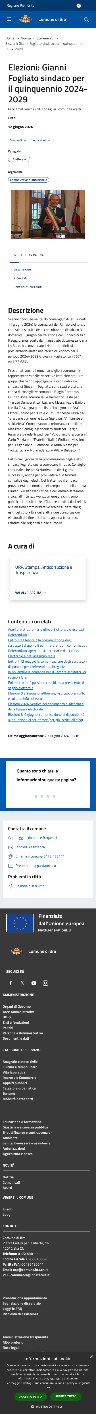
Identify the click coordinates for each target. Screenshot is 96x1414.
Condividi (16, 140)
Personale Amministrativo (23, 1033)
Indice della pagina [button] (28, 255)
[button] (48, 1406)
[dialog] (48, 1383)
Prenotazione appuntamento (25, 1298)
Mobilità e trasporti (18, 1098)
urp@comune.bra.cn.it (30, 1269)
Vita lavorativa (14, 1072)
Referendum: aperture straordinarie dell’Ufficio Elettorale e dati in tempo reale (43, 653)
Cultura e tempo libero (20, 1067)
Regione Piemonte (20, 5)
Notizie (8, 1177)
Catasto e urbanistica (19, 1088)
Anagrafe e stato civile (20, 1061)
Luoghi (8, 1214)
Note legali (11, 1347)
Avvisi (7, 1187)
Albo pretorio (13, 1342)
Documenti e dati (16, 1038)
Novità (26, 38)
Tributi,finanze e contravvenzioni (28, 1132)
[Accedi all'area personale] (78, 5)
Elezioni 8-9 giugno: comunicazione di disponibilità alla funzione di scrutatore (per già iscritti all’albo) (46, 717)
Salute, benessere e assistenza (26, 1143)
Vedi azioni (38, 140)
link (48, 1387)
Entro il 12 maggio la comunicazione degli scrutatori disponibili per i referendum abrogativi (47, 664)
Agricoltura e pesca (18, 1153)
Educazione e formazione (22, 1121)
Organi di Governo (17, 1006)
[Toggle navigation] (9, 19)
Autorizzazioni (14, 1148)
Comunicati (45, 38)
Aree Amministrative (19, 1011)
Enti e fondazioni (16, 1022)
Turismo (9, 1093)
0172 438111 (28, 1253)
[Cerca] (86, 19)
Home (9, 38)
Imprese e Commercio (19, 1077)
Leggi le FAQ (12, 1308)
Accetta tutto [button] (30, 1396)
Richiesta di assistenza (20, 1314)
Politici (8, 1027)
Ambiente (10, 1137)
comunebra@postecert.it (30, 1275)
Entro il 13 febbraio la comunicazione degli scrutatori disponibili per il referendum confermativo (47, 642)
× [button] (91, 1357)
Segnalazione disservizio (22, 1303)
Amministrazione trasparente (25, 1337)
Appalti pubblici (15, 1082)
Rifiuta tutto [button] (66, 1396)
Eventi (8, 1209)
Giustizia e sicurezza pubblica (25, 1127)
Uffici (7, 1017)
